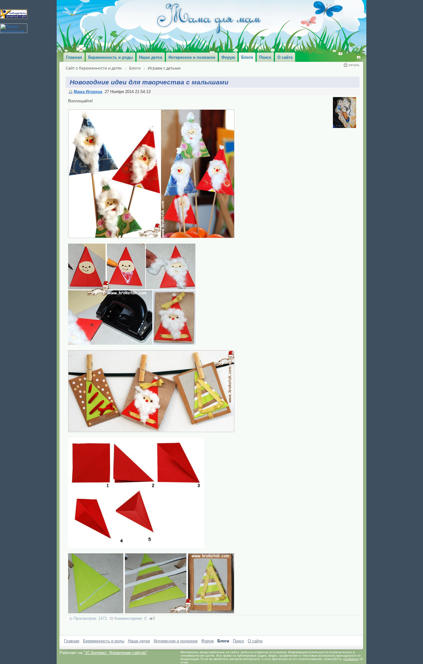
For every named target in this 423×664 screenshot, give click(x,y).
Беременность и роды (103, 641)
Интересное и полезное (176, 641)
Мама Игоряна (88, 91)
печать (354, 65)
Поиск (238, 641)
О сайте (255, 641)
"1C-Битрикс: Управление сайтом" (115, 652)
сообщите (350, 659)
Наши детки (139, 641)
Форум (207, 641)
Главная (71, 641)
